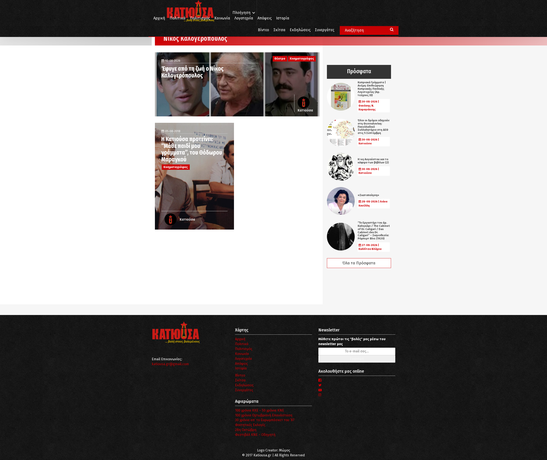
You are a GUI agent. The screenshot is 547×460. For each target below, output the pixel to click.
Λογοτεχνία (243, 359)
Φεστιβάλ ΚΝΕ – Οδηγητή (255, 435)
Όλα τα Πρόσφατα (359, 263)
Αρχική (159, 18)
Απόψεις (264, 18)
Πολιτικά (177, 18)
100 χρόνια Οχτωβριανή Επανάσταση (263, 415)
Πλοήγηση (241, 12)
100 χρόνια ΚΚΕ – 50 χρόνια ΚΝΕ (259, 410)
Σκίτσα (279, 30)
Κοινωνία (222, 18)
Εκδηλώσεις (300, 30)
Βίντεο (263, 30)
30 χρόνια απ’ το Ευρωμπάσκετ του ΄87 (264, 420)
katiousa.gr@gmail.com (170, 364)
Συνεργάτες (324, 30)
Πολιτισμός (200, 18)
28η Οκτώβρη (245, 430)
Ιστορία (282, 18)
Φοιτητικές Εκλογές (250, 425)
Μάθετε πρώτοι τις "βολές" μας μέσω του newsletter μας (351, 341)
